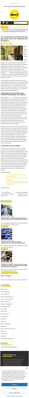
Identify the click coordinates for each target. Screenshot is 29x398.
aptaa (11, 44)
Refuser (14, 388)
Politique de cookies (10, 396)
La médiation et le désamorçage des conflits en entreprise (7, 194)
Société (2, 333)
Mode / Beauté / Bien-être (7, 328)
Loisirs (2, 321)
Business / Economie (5, 272)
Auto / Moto (3, 294)
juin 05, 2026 (4, 262)
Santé (2, 331)
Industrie (3, 318)
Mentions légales (19, 396)
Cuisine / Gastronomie (6, 299)
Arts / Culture (4, 291)
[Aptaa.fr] (3, 22)
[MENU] (7, 23)
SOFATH (7, 72)
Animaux (3, 289)
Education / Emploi (5, 304)
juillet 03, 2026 (5, 216)
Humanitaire (3, 314)
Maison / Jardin (9, 29)
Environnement (4, 306)
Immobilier (3, 316)
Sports (2, 336)
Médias (2, 326)
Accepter (14, 384)
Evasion (2, 309)
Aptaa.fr (14, 3)
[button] (27, 368)
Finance (2, 311)
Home (3, 29)
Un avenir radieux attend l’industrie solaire (17, 181)
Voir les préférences (14, 393)
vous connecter (10, 279)
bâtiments (11, 97)
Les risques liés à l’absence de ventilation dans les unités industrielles (21, 194)
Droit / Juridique (4, 301)
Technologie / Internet (6, 338)
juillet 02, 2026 (5, 240)
